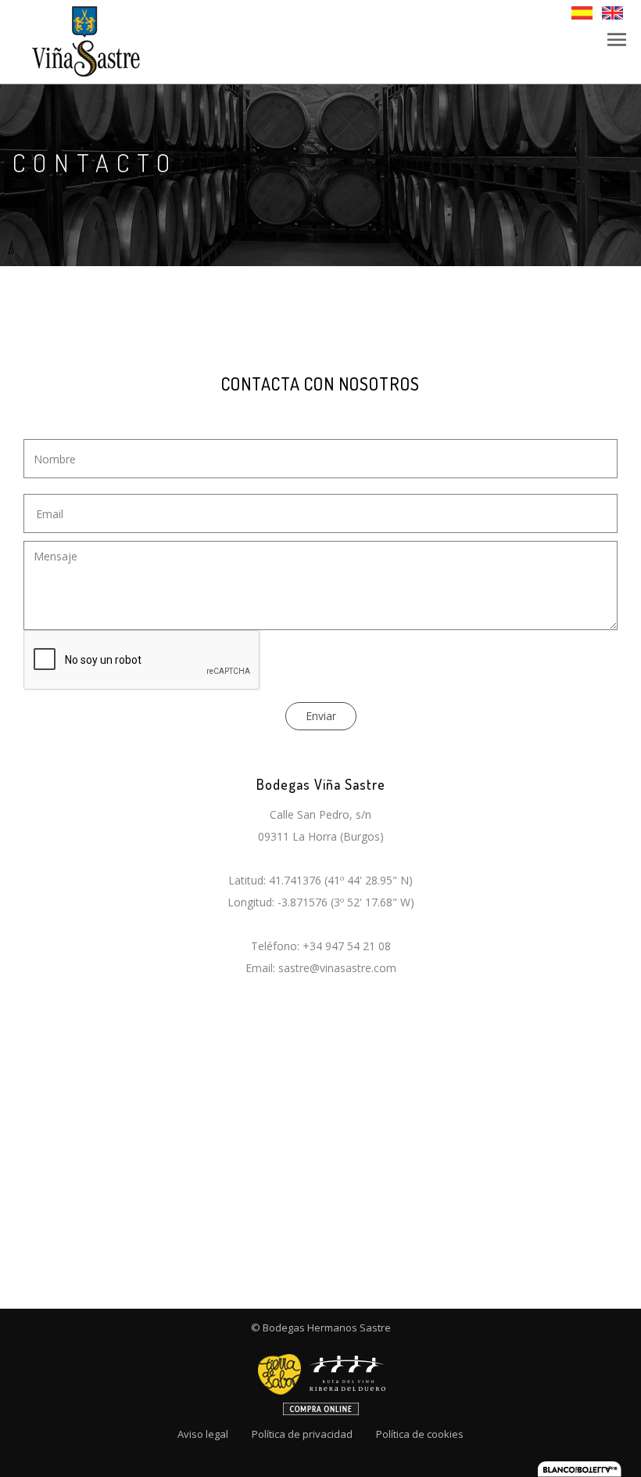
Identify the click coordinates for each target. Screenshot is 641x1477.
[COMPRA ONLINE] (320, 1379)
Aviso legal (202, 1434)
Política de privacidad (302, 1434)
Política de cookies (420, 1434)
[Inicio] (84, 40)
